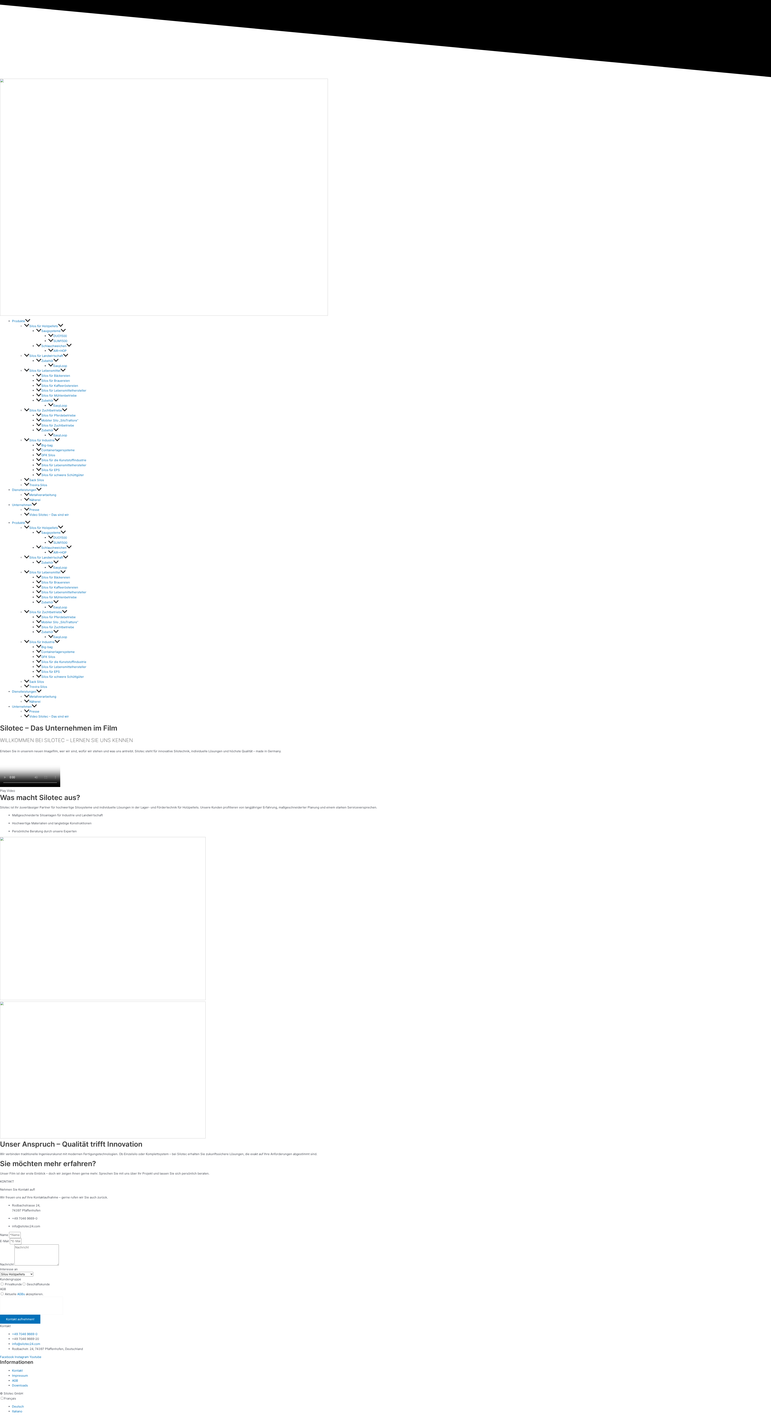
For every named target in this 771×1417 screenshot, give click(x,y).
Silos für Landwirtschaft (46, 356)
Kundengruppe (10, 1279)
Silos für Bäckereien (55, 376)
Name (4, 1235)
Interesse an (9, 1269)
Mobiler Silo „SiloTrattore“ (59, 420)
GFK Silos (48, 455)
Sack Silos (36, 480)
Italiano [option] (17, 1411)
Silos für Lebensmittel (44, 371)
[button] (27, 321)
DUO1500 (60, 336)
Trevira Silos (38, 485)
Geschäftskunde (38, 1284)
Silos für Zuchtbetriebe (45, 410)
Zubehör (47, 361)
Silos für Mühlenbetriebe (59, 395)
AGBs (21, 1294)
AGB (3, 1289)
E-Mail (5, 1241)
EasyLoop (60, 366)
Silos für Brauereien (55, 381)
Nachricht (7, 1264)
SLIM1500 (60, 341)
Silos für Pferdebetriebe (58, 415)
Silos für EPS (50, 470)
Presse (34, 510)
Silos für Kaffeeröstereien (59, 386)
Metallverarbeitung (42, 495)
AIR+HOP (60, 351)
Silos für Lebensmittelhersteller (63, 390)
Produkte (18, 321)
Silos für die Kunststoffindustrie (63, 460)
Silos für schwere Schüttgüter (62, 475)
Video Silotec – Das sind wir (49, 515)
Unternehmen (22, 505)
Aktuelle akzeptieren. (24, 1294)
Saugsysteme (51, 331)
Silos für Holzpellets (43, 326)
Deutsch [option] (18, 1406)
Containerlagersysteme (58, 450)
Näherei (35, 500)
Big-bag (47, 445)
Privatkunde (13, 1284)
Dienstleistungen (24, 490)
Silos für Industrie (42, 440)
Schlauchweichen (53, 346)
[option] (391, 1406)
